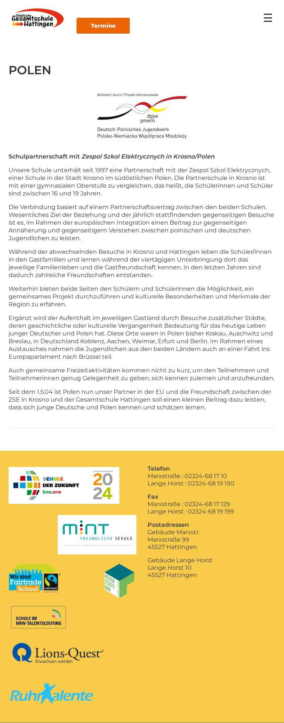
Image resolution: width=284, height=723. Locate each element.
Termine (103, 25)
